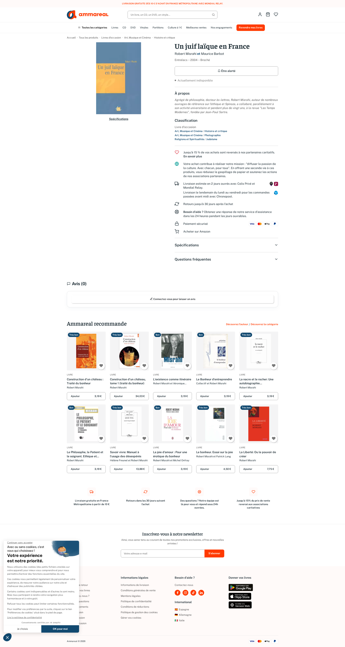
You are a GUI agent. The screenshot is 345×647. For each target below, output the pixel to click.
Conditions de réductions (135, 606)
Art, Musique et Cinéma (137, 37)
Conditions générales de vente (138, 590)
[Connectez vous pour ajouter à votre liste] (101, 366)
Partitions (158, 27)
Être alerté (227, 71)
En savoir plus (192, 156)
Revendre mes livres (251, 27)
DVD (133, 27)
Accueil (71, 37)
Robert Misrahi (185, 54)
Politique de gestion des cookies (139, 612)
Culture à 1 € (175, 27)
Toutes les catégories (94, 27)
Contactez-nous (184, 585)
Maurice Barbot (212, 54)
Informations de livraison (135, 585)
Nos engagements (221, 27)
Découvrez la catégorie (264, 324)
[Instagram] (185, 593)
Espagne (182, 609)
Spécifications (118, 119)
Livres (114, 27)
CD (124, 27)
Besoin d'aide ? (193, 212)
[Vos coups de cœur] (276, 14)
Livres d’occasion (111, 37)
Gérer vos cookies (131, 617)
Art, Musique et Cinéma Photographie (198, 135)
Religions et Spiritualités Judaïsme (196, 139)
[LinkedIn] (201, 593)
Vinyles (144, 27)
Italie (180, 620)
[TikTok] (193, 593)
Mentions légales (131, 595)
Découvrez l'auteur (237, 324)
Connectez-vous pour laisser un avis (174, 299)
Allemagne (183, 614)
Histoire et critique (164, 37)
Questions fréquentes (193, 259)
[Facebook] (177, 593)
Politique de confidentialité (136, 601)
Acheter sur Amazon (196, 231)
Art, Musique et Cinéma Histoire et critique (201, 131)
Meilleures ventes (196, 27)
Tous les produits (88, 37)
